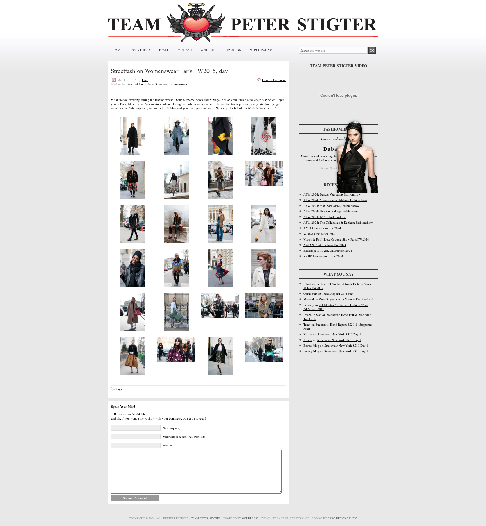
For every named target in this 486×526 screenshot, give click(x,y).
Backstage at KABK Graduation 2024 (327, 250)
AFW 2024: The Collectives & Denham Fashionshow (338, 222)
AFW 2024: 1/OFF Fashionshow (324, 217)
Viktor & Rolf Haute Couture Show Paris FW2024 (336, 239)
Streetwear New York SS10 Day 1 (339, 334)
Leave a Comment (274, 80)
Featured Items (136, 84)
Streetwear (162, 84)
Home (117, 50)
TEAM (163, 50)
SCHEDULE (209, 50)
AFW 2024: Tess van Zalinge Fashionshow (331, 211)
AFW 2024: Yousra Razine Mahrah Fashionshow (335, 200)
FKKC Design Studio (342, 518)
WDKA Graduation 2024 (319, 234)
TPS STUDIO (140, 50)
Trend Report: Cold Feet (337, 293)
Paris (150, 84)
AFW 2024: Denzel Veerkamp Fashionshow (332, 194)
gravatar (199, 418)
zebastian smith (313, 284)
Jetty (145, 80)
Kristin (307, 334)
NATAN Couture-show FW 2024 (324, 245)
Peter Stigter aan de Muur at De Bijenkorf (346, 299)
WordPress (250, 518)
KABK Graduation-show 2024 (323, 256)
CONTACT (184, 50)
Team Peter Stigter (206, 518)
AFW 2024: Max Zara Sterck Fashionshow (331, 205)
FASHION (234, 50)
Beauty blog (311, 345)
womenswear (178, 84)
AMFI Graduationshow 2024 (322, 228)
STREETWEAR (261, 50)
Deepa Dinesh (312, 314)
